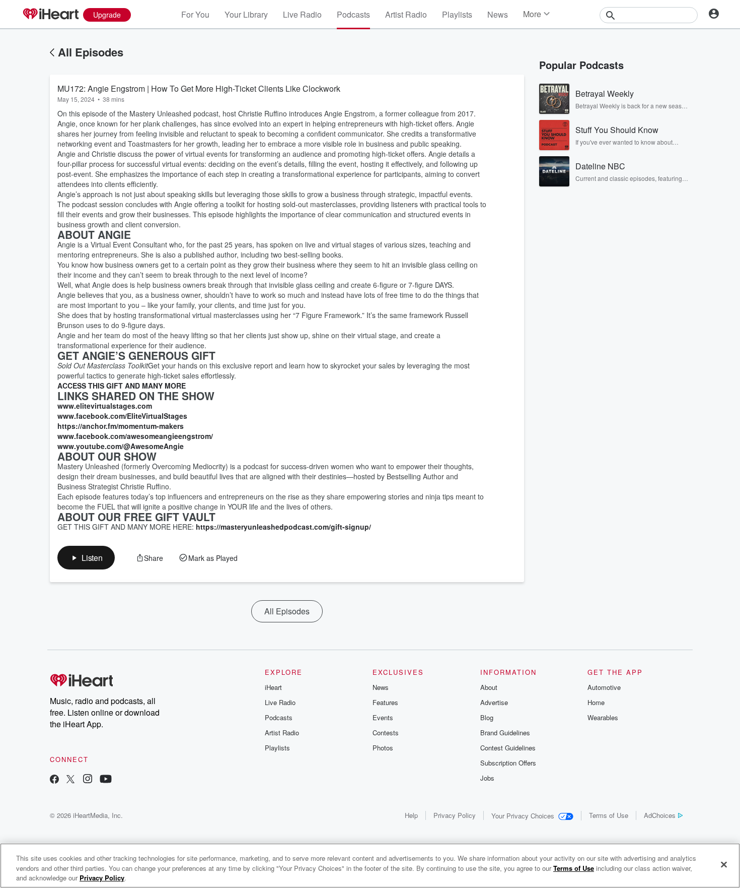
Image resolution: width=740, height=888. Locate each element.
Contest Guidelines (508, 747)
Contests (386, 732)
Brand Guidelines (505, 732)
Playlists (457, 14)
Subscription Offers (508, 763)
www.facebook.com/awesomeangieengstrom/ (135, 436)
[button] (86, 557)
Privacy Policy (454, 815)
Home (596, 702)
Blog (486, 717)
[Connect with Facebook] (54, 780)
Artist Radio (406, 14)
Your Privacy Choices (522, 815)
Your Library (246, 14)
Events (383, 717)
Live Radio (302, 14)
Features (385, 702)
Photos (383, 747)
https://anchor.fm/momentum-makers (120, 426)
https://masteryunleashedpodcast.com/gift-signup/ (283, 527)
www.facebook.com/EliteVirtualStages (122, 416)
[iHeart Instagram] (87, 780)
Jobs (487, 778)
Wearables (602, 717)
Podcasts (353, 14)
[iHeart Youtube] (106, 780)
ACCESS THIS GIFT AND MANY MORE (121, 385)
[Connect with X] (70, 780)
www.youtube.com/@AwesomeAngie (120, 446)
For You (195, 14)
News (497, 14)
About (488, 687)
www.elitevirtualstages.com (104, 406)
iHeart (273, 687)
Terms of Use (608, 815)
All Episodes (90, 52)
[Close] (724, 864)
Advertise (494, 702)
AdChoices (660, 815)
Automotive (604, 687)
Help (411, 815)
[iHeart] (50, 15)
